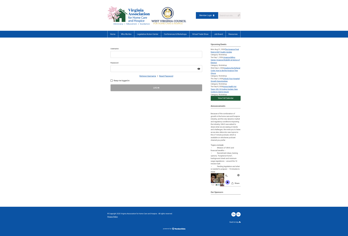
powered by (167, 229)
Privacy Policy (112, 217)
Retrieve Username (147, 76)
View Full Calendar (226, 98)
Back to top (234, 222)
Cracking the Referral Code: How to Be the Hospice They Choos (225, 70)
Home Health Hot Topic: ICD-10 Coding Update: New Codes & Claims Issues (224, 89)
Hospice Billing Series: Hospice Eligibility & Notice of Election (225, 60)
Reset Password (166, 76)
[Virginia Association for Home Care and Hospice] (128, 15)
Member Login (205, 15)
